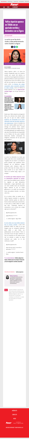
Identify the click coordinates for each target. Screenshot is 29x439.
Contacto (14, 414)
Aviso (14, 418)
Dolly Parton (10, 1)
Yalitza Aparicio (19, 272)
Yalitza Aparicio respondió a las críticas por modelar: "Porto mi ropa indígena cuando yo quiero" (9, 107)
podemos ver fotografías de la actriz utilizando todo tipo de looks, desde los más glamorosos (14, 121)
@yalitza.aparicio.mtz (11, 213)
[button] (12, 47)
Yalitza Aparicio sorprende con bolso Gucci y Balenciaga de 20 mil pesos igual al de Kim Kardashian (9, 100)
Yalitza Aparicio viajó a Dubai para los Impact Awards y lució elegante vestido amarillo (14, 259)
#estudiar (8, 249)
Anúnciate (14, 410)
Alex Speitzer (21, 1)
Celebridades (15, 7)
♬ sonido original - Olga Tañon (13, 219)
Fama (8, 7)
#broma (11, 215)
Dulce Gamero (7, 67)
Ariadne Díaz (16, 1)
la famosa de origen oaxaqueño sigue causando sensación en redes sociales (14, 86)
